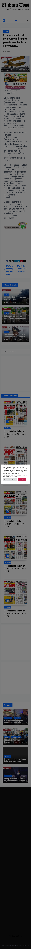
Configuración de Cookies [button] (10, 479)
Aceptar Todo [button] (22, 479)
